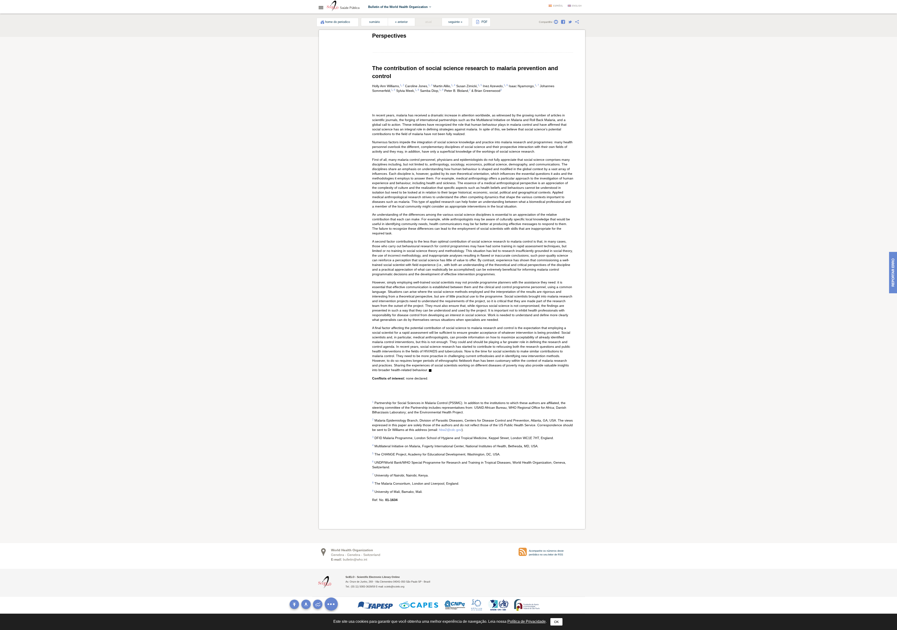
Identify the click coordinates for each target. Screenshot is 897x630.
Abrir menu (322, 7)
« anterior (401, 22)
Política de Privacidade (526, 621)
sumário (374, 22)
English (577, 6)
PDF (484, 22)
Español (558, 6)
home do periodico (337, 22)
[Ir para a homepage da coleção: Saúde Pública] (332, 6)
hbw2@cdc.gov (450, 430)
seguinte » (455, 22)
